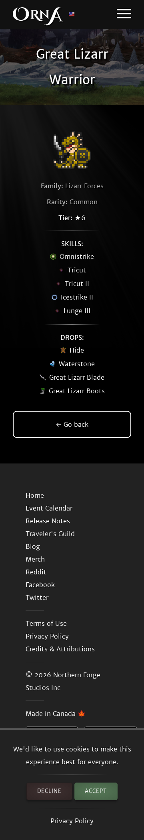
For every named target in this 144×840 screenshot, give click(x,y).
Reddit (36, 572)
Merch (35, 559)
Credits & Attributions (60, 649)
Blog (33, 546)
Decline (49, 791)
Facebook (40, 585)
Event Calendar (49, 508)
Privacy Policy (72, 821)
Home (35, 495)
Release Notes (48, 521)
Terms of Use (46, 623)
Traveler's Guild (50, 534)
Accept (96, 791)
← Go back (72, 424)
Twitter (37, 597)
